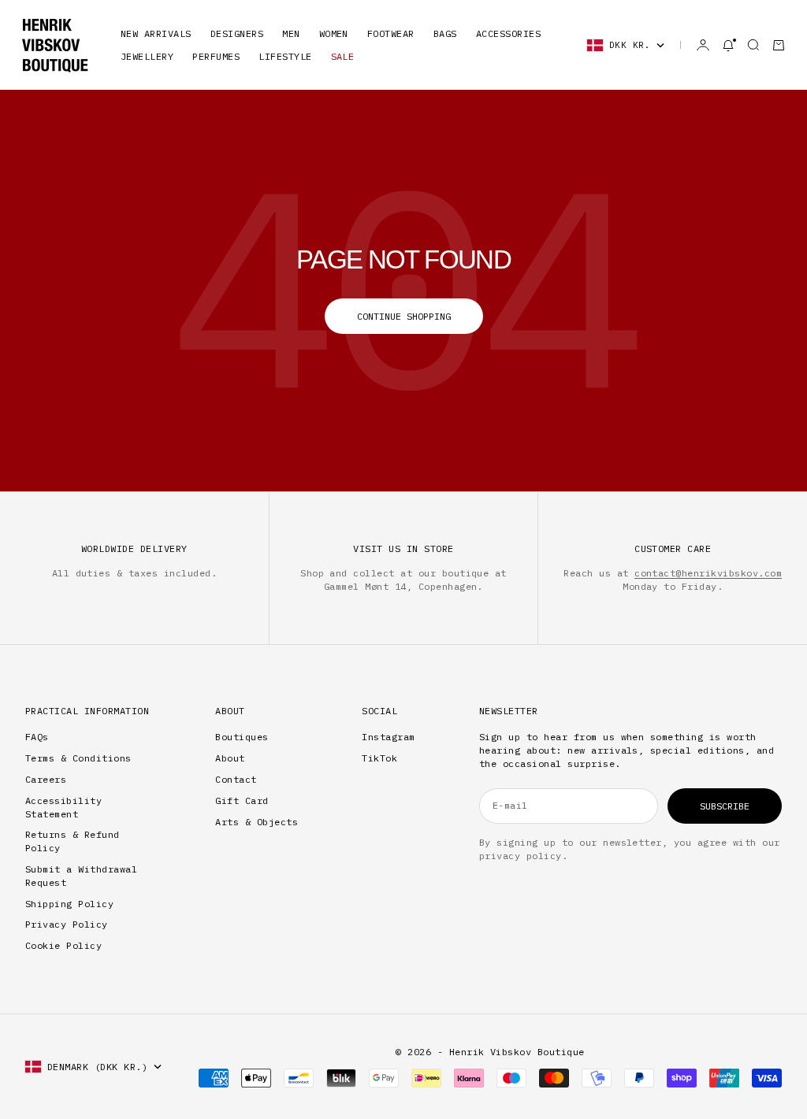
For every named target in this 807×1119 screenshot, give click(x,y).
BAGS (445, 33)
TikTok (379, 758)
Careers (45, 779)
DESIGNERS (236, 33)
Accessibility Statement (63, 807)
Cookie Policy (63, 945)
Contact (235, 779)
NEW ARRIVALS (156, 33)
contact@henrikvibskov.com (708, 573)
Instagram (388, 737)
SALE (343, 56)
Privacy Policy (66, 924)
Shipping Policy (69, 904)
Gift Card (241, 800)
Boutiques (241, 737)
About (229, 758)
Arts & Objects (256, 822)
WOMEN (333, 33)
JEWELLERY (147, 56)
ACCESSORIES (508, 33)
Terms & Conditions (78, 758)
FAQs (37, 737)
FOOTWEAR (391, 33)
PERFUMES (216, 56)
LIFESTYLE (284, 56)
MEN (290, 33)
